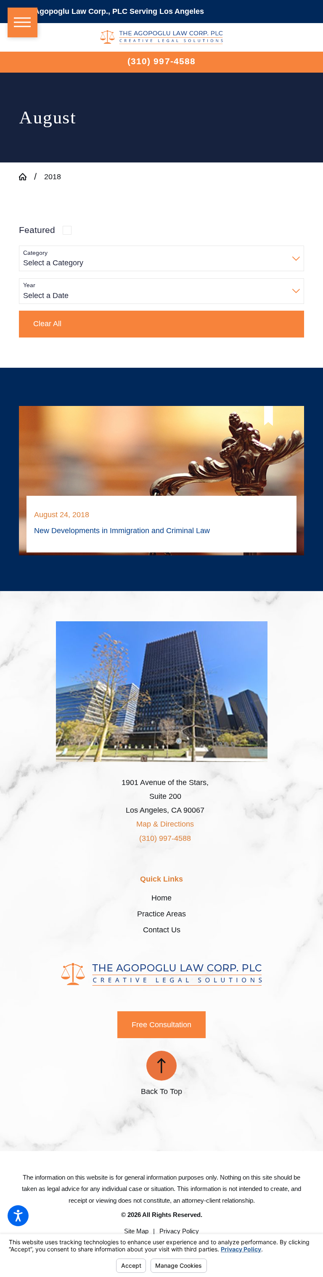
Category (35, 252)
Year (29, 285)
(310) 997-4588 (161, 61)
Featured (37, 230)
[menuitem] (161, 898)
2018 (52, 177)
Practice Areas (161, 914)
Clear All (47, 323)
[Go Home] (26, 177)
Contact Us (161, 930)
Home (161, 898)
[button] (18, 1215)
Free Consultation (161, 1025)
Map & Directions (165, 824)
